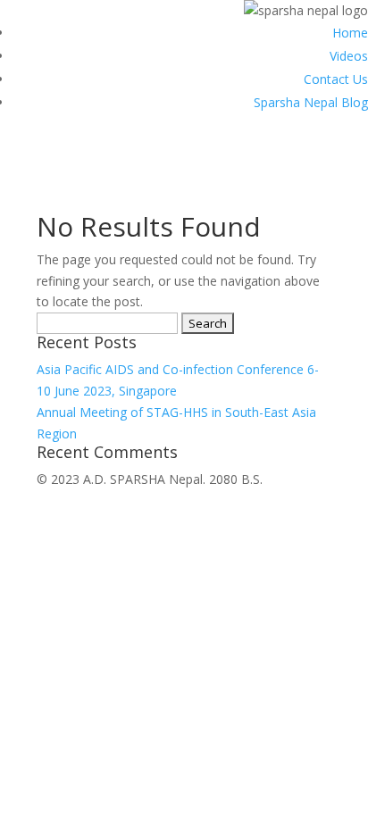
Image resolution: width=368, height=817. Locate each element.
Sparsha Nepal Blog (311, 102)
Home (350, 32)
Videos (349, 55)
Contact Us (336, 79)
